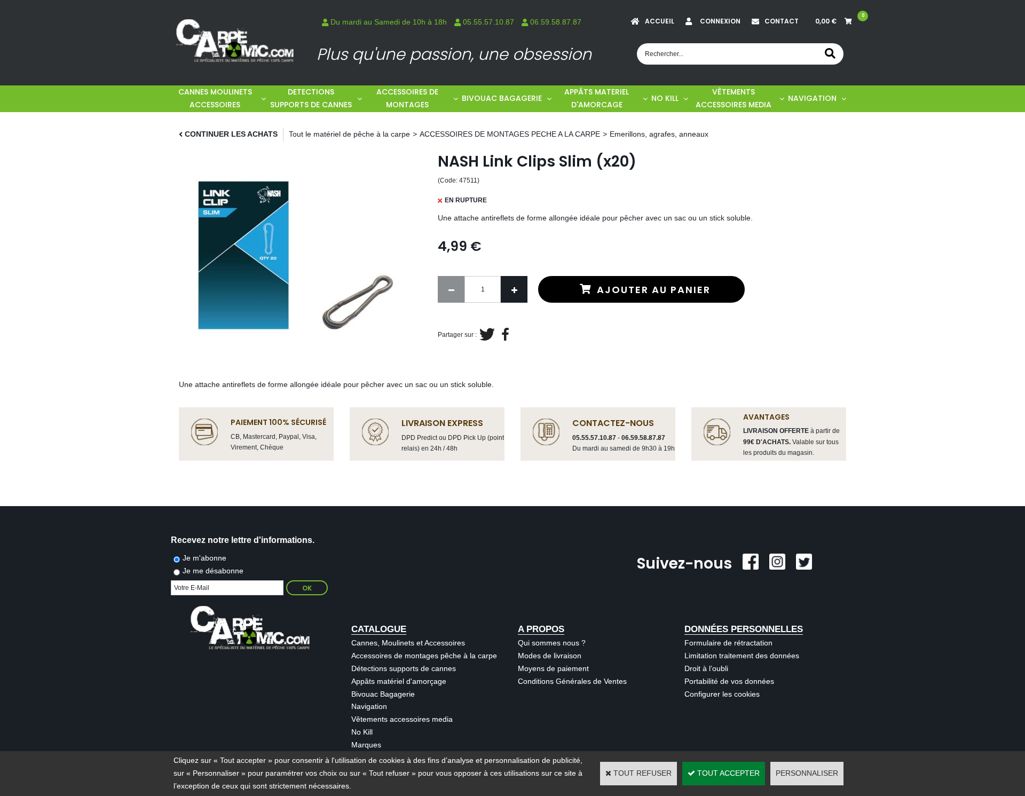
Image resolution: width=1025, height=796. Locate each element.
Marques (366, 744)
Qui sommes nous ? (552, 643)
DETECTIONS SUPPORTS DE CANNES (311, 98)
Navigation (369, 706)
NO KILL (665, 98)
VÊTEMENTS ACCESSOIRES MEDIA (733, 98)
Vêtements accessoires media (402, 719)
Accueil (659, 21)
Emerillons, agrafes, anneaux (659, 134)
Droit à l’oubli (706, 668)
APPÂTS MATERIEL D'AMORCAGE (596, 98)
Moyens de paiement (553, 668)
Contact (781, 21)
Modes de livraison (549, 655)
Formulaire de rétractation (728, 643)
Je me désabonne (213, 570)
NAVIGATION (812, 98)
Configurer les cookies (722, 694)
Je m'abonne (204, 558)
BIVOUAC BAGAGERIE (502, 98)
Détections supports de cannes (403, 668)
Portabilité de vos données (729, 681)
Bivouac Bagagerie (383, 694)
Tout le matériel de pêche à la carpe (349, 134)
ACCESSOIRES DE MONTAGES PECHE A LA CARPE (510, 134)
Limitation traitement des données (741, 655)
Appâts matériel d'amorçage (398, 681)
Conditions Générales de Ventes (572, 681)
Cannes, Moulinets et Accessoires (408, 643)
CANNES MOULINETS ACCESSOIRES (215, 98)
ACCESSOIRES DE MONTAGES (407, 98)
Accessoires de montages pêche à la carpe (424, 655)
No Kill (362, 732)
